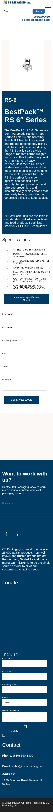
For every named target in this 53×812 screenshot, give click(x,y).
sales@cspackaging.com (36, 20)
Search (38, 11)
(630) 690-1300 (42, 17)
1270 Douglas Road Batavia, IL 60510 (22, 782)
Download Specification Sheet (26, 299)
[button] (48, 5)
